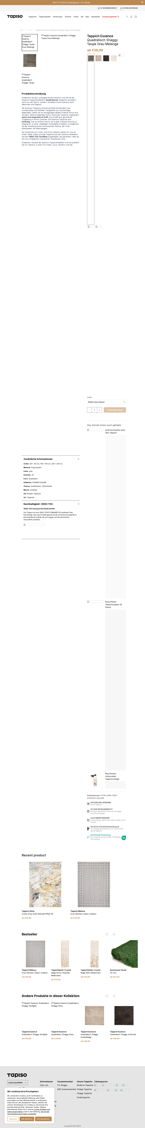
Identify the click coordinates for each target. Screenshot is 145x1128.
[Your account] (131, 17)
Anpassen (13, 1119)
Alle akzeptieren (43, 1119)
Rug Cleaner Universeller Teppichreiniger (112, 776)
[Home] (22, 30)
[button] (68, 17)
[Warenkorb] (136, 17)
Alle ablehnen (26, 1119)
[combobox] (106, 402)
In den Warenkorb (115, 410)
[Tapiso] (15, 16)
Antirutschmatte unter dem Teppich (115, 431)
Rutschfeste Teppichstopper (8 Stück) (113, 604)
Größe (89, 397)
